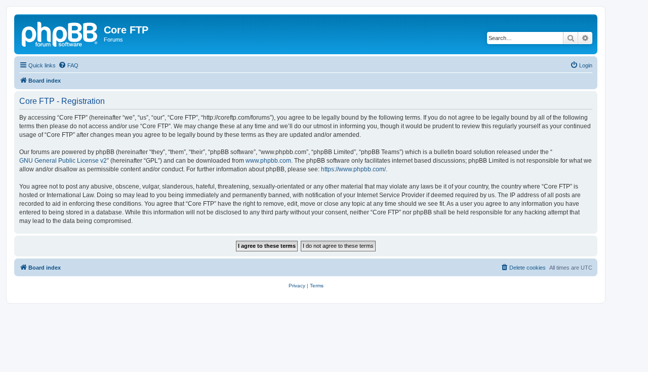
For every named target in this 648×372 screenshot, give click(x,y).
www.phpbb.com (268, 160)
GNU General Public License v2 (63, 160)
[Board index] (60, 33)
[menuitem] (68, 65)
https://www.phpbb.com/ (353, 169)
